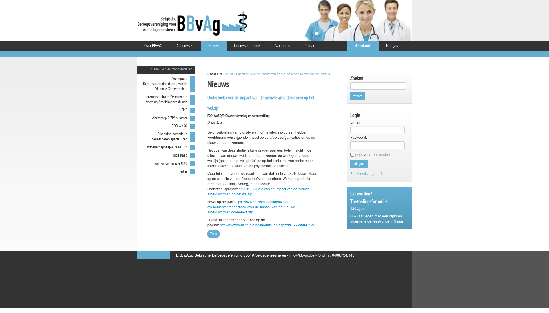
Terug (213, 234)
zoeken (358, 96)
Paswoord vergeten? (366, 173)
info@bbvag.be (301, 255)
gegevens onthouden (372, 154)
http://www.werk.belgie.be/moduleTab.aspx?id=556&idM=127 (267, 224)
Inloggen (359, 163)
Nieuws (228, 74)
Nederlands (363, 46)
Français (392, 46)
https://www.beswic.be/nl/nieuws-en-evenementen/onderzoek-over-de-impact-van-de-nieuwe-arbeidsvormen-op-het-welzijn (251, 206)
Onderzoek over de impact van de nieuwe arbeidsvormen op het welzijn (283, 74)
